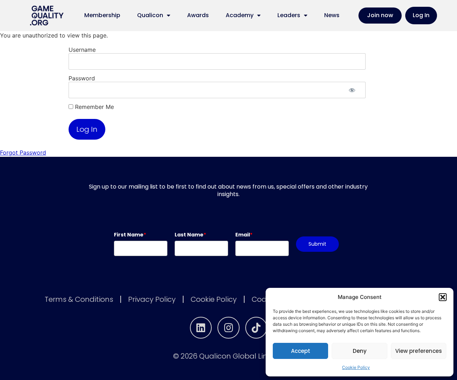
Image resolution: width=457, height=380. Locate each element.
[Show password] (352, 90)
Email (243, 234)
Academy (239, 15)
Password (82, 78)
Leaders (288, 15)
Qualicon (150, 15)
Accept (300, 351)
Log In (421, 15)
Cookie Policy (356, 367)
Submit (317, 244)
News (332, 15)
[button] (442, 297)
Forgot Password (23, 152)
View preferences (418, 351)
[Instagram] (228, 328)
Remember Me (93, 107)
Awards (198, 15)
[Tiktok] (256, 328)
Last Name (190, 234)
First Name (130, 234)
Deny (360, 351)
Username (82, 49)
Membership (102, 15)
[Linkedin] (201, 328)
